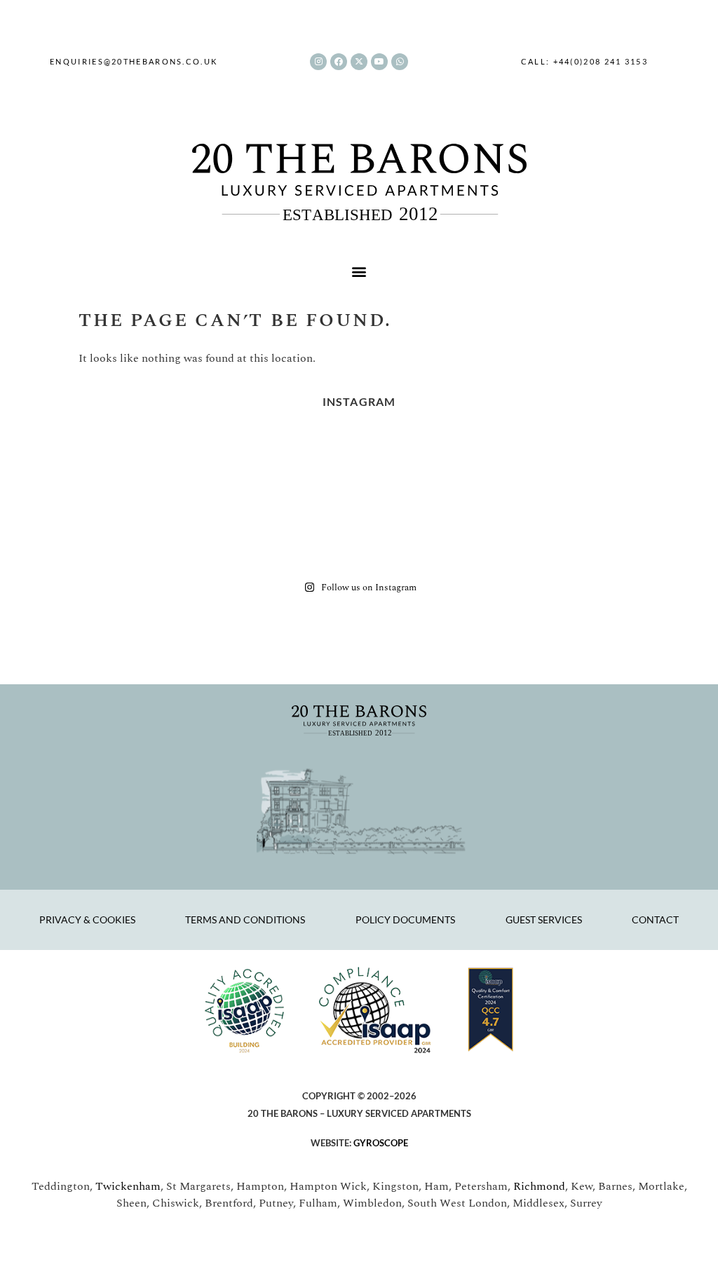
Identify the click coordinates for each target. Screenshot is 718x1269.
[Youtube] (379, 61)
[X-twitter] (359, 61)
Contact (655, 919)
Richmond (539, 1186)
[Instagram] (318, 61)
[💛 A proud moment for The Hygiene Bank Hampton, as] (186, 532)
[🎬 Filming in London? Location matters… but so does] (646, 467)
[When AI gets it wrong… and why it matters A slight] (531, 467)
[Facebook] (338, 61)
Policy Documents (405, 919)
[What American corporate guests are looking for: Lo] (301, 532)
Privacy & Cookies (87, 919)
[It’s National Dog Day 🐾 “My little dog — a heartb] (71, 467)
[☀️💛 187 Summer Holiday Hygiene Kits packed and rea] (301, 467)
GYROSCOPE (380, 1142)
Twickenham (128, 1186)
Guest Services (544, 919)
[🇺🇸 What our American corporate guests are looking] (416, 532)
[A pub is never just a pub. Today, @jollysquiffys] (186, 467)
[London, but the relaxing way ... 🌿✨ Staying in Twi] (531, 532)
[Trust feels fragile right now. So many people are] (646, 532)
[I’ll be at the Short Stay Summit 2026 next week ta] (416, 467)
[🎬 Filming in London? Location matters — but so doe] (71, 532)
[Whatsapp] (399, 61)
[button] (359, 271)
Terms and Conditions (245, 919)
